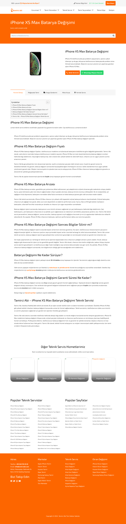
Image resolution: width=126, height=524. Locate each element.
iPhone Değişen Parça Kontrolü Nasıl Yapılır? (76, 418)
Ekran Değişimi (70, 464)
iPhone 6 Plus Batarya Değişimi (18, 424)
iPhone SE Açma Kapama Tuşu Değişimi (20, 445)
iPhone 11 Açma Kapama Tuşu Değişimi (47, 427)
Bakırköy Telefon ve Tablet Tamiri (73, 421)
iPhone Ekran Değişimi (100, 464)
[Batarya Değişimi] (49, 370)
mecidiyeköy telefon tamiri (99, 415)
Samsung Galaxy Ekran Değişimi (103, 475)
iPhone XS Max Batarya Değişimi (42, 22)
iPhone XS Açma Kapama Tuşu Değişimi (48, 445)
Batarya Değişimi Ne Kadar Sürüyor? (24, 112)
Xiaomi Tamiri (42, 466)
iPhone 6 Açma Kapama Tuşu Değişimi (47, 418)
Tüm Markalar (42, 483)
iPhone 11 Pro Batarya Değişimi (45, 433)
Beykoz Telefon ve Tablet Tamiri (73, 424)
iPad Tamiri (41, 478)
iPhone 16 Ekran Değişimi (44, 405)
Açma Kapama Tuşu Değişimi (74, 486)
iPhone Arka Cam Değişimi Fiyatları (101, 405)
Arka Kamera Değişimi (72, 475)
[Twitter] (14, 481)
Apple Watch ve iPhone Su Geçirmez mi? (75, 405)
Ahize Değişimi (70, 480)
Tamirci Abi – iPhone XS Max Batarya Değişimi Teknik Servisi (31, 116)
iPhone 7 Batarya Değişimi (44, 415)
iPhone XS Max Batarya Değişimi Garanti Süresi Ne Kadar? (30, 114)
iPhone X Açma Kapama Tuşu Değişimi (20, 418)
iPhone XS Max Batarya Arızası (22, 107)
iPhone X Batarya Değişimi (17, 405)
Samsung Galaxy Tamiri (45, 475)
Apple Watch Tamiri (44, 480)
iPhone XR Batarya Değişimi (45, 409)
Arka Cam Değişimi (71, 472)
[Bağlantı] (16, 10)
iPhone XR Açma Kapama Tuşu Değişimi (20, 442)
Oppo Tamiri (42, 472)
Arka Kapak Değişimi (72, 469)
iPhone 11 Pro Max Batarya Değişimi (19, 430)
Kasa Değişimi (70, 466)
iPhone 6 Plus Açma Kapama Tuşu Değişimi (49, 421)
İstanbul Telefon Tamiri (71, 415)
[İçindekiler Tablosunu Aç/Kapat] (47, 102)
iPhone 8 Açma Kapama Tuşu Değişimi (20, 427)
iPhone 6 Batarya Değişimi (17, 448)
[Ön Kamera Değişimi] (76, 370)
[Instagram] (17, 481)
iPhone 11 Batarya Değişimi (44, 442)
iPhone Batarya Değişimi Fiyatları (73, 427)
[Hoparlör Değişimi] (104, 370)
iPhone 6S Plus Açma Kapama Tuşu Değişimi (49, 412)
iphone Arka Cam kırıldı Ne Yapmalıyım (102, 409)
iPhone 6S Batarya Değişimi (45, 424)
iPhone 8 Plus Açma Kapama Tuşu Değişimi (21, 409)
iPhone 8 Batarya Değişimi (17, 412)
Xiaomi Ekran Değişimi (100, 466)
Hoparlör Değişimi (71, 483)
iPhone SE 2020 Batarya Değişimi (18, 439)
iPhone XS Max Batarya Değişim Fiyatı (24, 105)
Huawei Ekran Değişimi (100, 469)
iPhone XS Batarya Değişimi (17, 421)
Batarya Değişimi (71, 478)
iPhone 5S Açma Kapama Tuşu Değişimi (48, 439)
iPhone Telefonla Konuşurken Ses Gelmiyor (76, 409)
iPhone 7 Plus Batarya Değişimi (18, 433)
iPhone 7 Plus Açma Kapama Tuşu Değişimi (48, 436)
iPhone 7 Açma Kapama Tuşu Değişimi (20, 436)
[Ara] (113, 35)
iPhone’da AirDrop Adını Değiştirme (101, 418)
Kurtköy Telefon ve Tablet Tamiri (101, 421)
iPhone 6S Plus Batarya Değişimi (18, 415)
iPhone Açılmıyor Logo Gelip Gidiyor (74, 412)
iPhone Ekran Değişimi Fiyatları (100, 424)
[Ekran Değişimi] (22, 370)
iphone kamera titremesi (99, 412)
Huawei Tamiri (42, 469)
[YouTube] (20, 481)
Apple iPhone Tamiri (44, 464)
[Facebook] (11, 481)
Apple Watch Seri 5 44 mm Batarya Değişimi (49, 448)
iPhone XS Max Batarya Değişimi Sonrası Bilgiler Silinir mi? (30, 109)
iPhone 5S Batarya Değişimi (45, 430)
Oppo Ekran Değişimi (99, 472)
